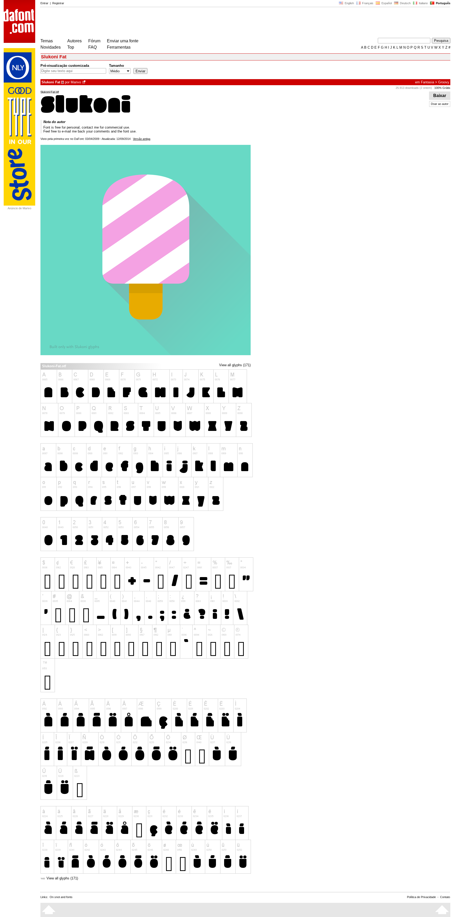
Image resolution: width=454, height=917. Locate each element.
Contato (445, 897)
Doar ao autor (439, 103)
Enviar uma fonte (122, 41)
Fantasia (427, 82)
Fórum (94, 41)
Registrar (58, 3)
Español (386, 3)
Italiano (423, 3)
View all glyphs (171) (235, 365)
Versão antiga (141, 138)
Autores (74, 41)
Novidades (50, 47)
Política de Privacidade (421, 897)
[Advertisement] (136, 23)
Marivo (76, 82)
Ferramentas (119, 47)
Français (367, 3)
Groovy (443, 82)
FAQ (92, 47)
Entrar (44, 3)
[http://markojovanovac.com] (84, 82)
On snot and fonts (61, 897)
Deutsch (404, 3)
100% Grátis (442, 87)
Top (70, 47)
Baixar (439, 95)
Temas (46, 41)
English (349, 3)
